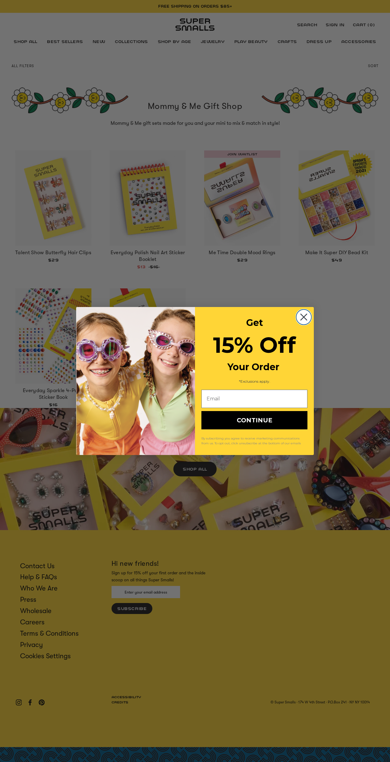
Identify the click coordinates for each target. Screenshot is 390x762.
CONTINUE (254, 420)
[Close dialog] (303, 317)
